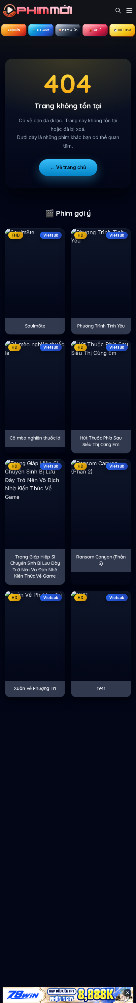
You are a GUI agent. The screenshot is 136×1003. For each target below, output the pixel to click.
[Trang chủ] (39, 10)
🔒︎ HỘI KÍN (14, 30)
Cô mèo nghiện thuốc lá (35, 438)
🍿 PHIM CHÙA (68, 30)
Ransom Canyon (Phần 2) (100, 560)
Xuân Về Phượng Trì (35, 688)
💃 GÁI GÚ (95, 30)
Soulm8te (35, 326)
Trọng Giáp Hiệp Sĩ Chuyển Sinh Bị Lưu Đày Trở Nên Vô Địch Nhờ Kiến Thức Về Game (35, 566)
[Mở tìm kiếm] (118, 10)
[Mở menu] (129, 10)
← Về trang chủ (68, 167)
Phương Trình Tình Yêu (100, 326)
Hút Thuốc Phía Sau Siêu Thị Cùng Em (100, 441)
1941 (101, 688)
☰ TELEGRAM (41, 30)
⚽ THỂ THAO (122, 30)
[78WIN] (68, 995)
